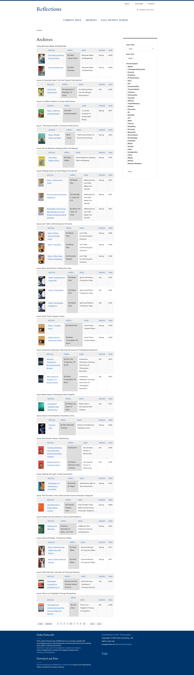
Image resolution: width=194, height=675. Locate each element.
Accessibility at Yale (110, 635)
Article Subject (132, 64)
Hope (130, 149)
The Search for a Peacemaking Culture (53, 508)
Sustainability (133, 86)
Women (131, 101)
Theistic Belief (133, 89)
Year (110, 50)
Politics (131, 106)
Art (129, 118)
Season (102, 50)
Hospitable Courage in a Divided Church (53, 584)
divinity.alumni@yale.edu (46, 652)
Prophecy (131, 75)
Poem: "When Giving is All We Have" (54, 236)
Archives (91, 19)
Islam (130, 155)
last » (99, 623)
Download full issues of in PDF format (54, 665)
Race (130, 81)
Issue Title (130, 45)
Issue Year (130, 54)
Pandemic (131, 141)
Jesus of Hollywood (55, 67)
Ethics (130, 143)
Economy (131, 129)
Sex (129, 84)
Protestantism (133, 78)
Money (130, 161)
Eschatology (132, 138)
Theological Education (136, 69)
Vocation (131, 98)
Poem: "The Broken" (56, 290)
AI (129, 112)
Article (51, 50)
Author (70, 50)
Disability (131, 126)
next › (93, 623)
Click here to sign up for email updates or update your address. (59, 648)
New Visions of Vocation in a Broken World (52, 379)
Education (132, 132)
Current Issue (72, 19)
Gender (131, 146)
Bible (130, 121)
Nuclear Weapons (135, 163)
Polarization (132, 95)
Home (39, 30)
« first (40, 623)
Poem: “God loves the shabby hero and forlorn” (56, 550)
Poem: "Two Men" (54, 245)
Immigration (133, 152)
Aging (130, 66)
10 (84, 623)
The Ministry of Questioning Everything (54, 486)
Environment (133, 135)
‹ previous (48, 623)
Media (130, 158)
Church (131, 123)
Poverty (131, 72)
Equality (131, 115)
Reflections (50, 9)
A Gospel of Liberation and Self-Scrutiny (53, 407)
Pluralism (131, 109)
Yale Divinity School (114, 19)
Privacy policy (125, 635)
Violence (131, 92)
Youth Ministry (134, 104)
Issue (84, 50)
